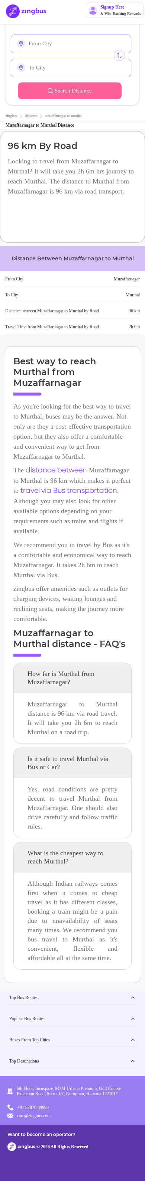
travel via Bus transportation (68, 491)
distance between (56, 471)
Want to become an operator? (41, 1134)
